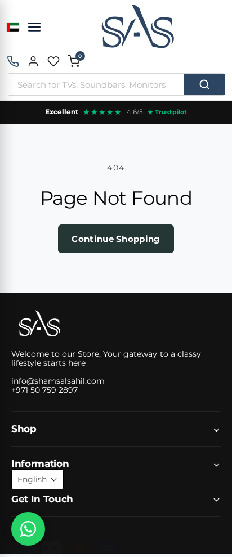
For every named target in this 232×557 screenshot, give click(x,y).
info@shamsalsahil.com (58, 381)
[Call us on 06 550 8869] (13, 61)
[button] (74, 61)
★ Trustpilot (167, 112)
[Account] (33, 61)
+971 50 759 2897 (44, 390)
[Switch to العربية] (13, 27)
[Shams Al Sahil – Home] (137, 27)
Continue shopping (116, 238)
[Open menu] (34, 27)
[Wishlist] (53, 61)
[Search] (204, 84)
